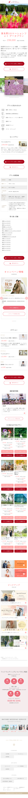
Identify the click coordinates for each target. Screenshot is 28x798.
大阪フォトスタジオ (6, 240)
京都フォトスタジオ (6, 238)
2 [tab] (10, 97)
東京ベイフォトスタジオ (7, 228)
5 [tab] (13, 97)
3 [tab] (11, 97)
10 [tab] (17, 97)
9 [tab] (16, 97)
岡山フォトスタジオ (6, 242)
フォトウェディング (9, 657)
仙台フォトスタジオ (6, 223)
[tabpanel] (14, 85)
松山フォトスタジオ (6, 246)
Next (26, 298)
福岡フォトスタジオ (6, 248)
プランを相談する (14, 307)
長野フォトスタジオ (6, 225)
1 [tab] (12, 321)
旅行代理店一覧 (21, 778)
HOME (2, 657)
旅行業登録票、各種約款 (7, 781)
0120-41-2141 (14, 700)
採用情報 (7, 756)
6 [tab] (14, 97)
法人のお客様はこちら (7, 778)
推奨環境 (7, 769)
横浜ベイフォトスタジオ (7, 232)
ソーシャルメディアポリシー (15, 788)
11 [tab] (18, 97)
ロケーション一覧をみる (14, 418)
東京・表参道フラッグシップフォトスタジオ (11, 230)
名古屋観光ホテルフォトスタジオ (9, 236)
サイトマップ (7, 766)
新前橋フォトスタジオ (6, 226)
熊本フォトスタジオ (6, 250)
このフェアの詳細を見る (14, 313)
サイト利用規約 (21, 766)
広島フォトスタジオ (6, 244)
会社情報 (7, 753)
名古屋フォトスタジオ (6, 234)
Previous (1, 298)
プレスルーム (20, 753)
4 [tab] (12, 97)
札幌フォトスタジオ (6, 221)
